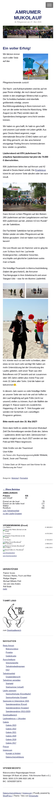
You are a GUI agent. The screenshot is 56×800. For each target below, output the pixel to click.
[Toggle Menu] (49, 5)
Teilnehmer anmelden (12, 680)
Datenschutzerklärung (15, 757)
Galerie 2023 (11, 725)
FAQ (7, 670)
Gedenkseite (11, 656)
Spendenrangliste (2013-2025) (18, 711)
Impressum (7, 750)
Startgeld (9, 683)
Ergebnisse (40, 170)
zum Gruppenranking (10, 556)
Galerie (6, 722)
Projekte (9, 652)
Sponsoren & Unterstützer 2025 (16, 701)
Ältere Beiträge (11, 489)
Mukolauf (15, 478)
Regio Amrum (8, 646)
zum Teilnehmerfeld (11, 511)
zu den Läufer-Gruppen (12, 514)
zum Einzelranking (9, 553)
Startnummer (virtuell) (15, 687)
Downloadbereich (14, 630)
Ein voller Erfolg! (17, 48)
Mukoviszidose (12, 649)
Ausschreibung (9, 659)
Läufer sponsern (9, 691)
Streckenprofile (12, 663)
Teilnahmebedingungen (15, 666)
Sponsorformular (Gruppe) (16, 697)
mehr (5, 589)
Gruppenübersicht (13, 677)
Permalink (24, 478)
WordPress (7, 796)
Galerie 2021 (11, 732)
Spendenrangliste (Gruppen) (17, 708)
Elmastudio (33, 796)
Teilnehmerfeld (9, 673)
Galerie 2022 (11, 729)
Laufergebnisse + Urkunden (14, 718)
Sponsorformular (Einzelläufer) (18, 694)
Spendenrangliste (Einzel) (16, 704)
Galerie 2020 (11, 736)
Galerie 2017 (11, 743)
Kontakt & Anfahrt (13, 753)
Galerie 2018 (11, 739)
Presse (6, 747)
